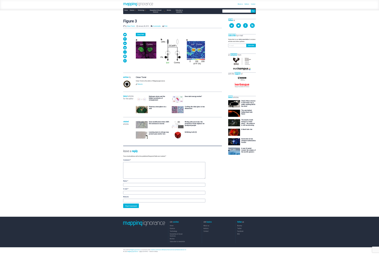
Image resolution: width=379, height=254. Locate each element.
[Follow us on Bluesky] (231, 25)
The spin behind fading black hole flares (246, 112)
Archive (172, 239)
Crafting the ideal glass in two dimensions (195, 107)
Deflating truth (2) (191, 132)
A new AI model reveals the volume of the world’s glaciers (248, 150)
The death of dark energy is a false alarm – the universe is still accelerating (248, 122)
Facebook (240, 231)
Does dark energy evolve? (193, 96)
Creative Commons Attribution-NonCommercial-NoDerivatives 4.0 (168, 249)
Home (171, 226)
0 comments (157, 26)
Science (172, 228)
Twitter (239, 228)
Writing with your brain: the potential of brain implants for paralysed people (195, 123)
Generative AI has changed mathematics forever (248, 140)
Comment (127, 160)
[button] (125, 34)
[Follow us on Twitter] (238, 25)
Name (125, 181)
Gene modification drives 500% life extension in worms (159, 123)
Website (140, 84)
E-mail (125, 189)
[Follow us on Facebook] (245, 25)
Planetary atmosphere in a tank (157, 107)
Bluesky (239, 226)
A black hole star (246, 129)
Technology (173, 231)
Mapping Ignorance (135, 249)
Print (165, 26)
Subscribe (251, 45)
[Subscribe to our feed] (252, 25)
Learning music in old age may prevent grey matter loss (159, 133)
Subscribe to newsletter (177, 241)
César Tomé (131, 26)
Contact (206, 231)
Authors (206, 228)
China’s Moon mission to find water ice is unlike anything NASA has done (248, 103)
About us (206, 226)
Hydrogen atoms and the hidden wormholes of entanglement (157, 98)
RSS (238, 234)
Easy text (140, 34)
